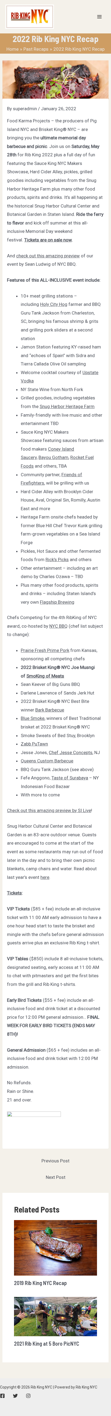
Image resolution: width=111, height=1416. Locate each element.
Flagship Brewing (57, 602)
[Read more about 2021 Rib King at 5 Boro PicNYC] (55, 1316)
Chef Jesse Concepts (70, 752)
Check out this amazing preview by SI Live (49, 810)
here (44, 877)
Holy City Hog (53, 304)
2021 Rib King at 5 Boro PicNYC (46, 1343)
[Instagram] (28, 1395)
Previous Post (55, 1160)
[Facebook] (2, 1395)
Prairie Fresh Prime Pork (45, 650)
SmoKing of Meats (45, 676)
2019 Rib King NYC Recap (40, 1283)
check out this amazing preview (48, 255)
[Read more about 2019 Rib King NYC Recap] (55, 1247)
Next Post (55, 1177)
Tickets (14, 893)
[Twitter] (15, 1395)
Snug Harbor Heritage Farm (67, 406)
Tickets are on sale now (48, 240)
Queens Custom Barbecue (47, 761)
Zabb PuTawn (34, 744)
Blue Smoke (32, 718)
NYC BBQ (58, 626)
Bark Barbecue (49, 710)
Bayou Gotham (53, 457)
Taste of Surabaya (69, 777)
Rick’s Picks (57, 559)
